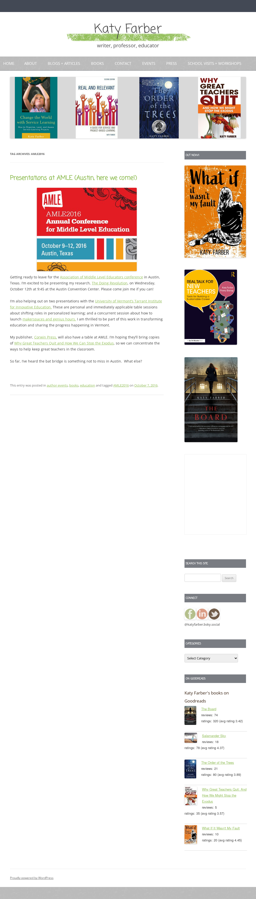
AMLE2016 (121, 385)
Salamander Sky (214, 735)
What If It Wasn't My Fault (221, 828)
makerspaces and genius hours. (49, 319)
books (73, 385)
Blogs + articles (64, 63)
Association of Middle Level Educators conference (101, 277)
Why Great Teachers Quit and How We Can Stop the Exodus (64, 343)
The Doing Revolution (110, 283)
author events (57, 385)
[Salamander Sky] (193, 739)
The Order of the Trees (217, 762)
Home (8, 63)
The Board (208, 708)
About (30, 63)
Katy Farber (128, 29)
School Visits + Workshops (214, 63)
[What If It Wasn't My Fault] (193, 835)
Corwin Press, (45, 337)
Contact (123, 63)
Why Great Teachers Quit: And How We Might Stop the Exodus (224, 795)
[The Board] (192, 716)
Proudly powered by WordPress (32, 878)
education (87, 385)
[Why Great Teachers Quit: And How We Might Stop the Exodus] (193, 796)
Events (148, 63)
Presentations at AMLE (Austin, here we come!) (73, 178)
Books (97, 63)
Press (171, 63)
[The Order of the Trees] (192, 770)
